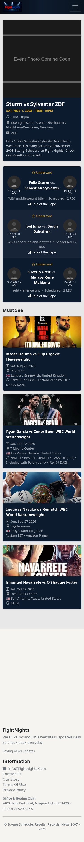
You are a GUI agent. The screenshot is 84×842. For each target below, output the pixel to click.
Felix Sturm (39, 182)
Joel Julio (33, 226)
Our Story (11, 779)
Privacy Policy (14, 789)
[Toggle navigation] (75, 7)
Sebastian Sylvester (42, 188)
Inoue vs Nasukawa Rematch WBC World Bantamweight (37, 512)
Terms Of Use (14, 784)
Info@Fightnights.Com (27, 768)
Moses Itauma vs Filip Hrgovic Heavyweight (33, 356)
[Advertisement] (42, 683)
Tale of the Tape (44, 204)
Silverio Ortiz (39, 271)
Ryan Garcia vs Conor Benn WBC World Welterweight (40, 434)
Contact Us (12, 773)
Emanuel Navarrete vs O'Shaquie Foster (41, 582)
